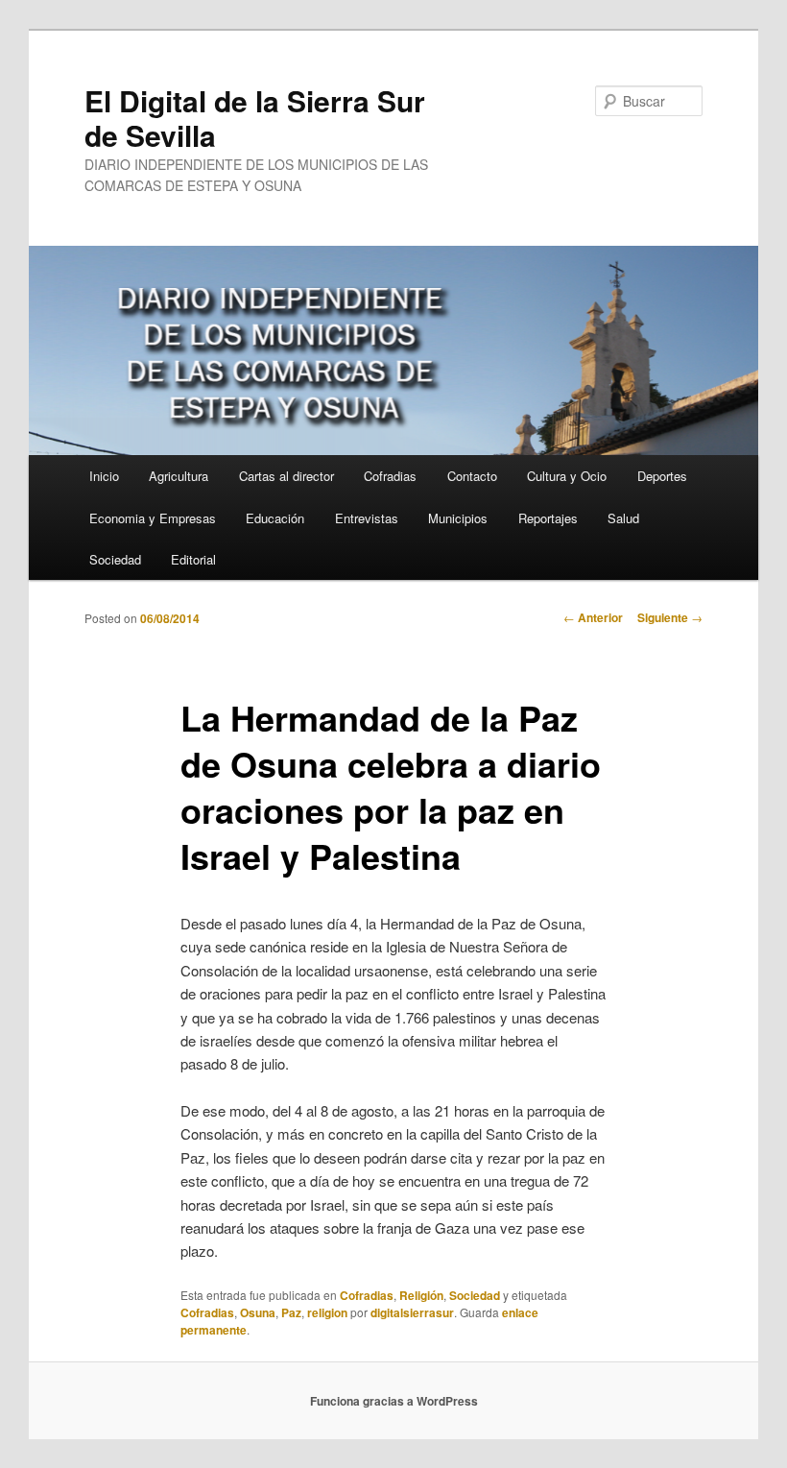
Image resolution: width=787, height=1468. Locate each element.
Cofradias (390, 476)
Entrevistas (366, 518)
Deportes (662, 476)
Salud (623, 518)
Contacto (472, 476)
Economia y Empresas (152, 518)
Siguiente (670, 617)
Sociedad (115, 559)
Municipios (458, 518)
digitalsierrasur (412, 1312)
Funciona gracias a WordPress (394, 1400)
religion (327, 1312)
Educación (275, 518)
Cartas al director (286, 476)
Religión (421, 1295)
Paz (291, 1312)
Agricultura (178, 476)
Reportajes (548, 518)
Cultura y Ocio (567, 476)
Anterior (593, 617)
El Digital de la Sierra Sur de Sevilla (254, 118)
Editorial (193, 559)
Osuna (257, 1312)
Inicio (104, 476)
